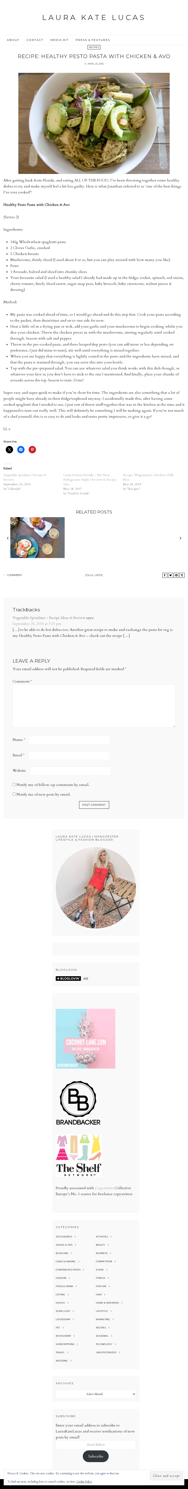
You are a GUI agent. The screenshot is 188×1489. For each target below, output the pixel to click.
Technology (104, 1344)
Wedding (62, 1360)
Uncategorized (106, 1352)
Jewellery (63, 1311)
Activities (102, 1236)
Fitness (100, 1277)
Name (19, 739)
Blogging (62, 1253)
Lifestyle (102, 1311)
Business (102, 1253)
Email (19, 755)
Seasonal (102, 1335)
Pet (58, 1327)
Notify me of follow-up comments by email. (53, 784)
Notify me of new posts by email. (44, 794)
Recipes (94, 47)
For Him (101, 1286)
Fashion (61, 1277)
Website (19, 770)
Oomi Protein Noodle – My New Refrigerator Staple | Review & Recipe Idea (89, 479)
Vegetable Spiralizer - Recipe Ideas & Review (49, 617)
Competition (104, 1261)
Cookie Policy (84, 1481)
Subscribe (95, 1456)
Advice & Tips (64, 1244)
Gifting (60, 1294)
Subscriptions (65, 1344)
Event (100, 1269)
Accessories (64, 1236)
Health (60, 1302)
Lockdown (63, 1319)
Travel (60, 1352)
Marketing (103, 1319)
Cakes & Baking (66, 1261)
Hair (99, 1294)
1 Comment (14, 575)
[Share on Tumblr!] (182, 575)
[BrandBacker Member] (79, 1125)
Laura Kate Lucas (94, 17)
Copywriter (104, 1188)
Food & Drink (64, 1286)
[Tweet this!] (170, 575)
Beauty (100, 1244)
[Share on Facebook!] (164, 575)
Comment (22, 681)
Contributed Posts (68, 1269)
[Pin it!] (176, 575)
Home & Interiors (107, 1302)
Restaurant (63, 1335)
